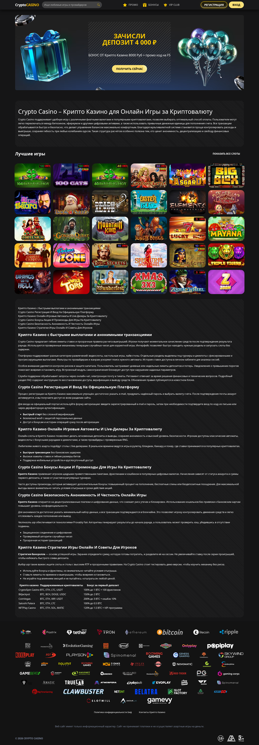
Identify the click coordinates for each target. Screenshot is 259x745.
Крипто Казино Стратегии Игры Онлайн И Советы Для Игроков (55, 327)
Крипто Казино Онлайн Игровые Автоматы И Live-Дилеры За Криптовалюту (62, 316)
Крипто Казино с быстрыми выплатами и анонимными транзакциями (59, 308)
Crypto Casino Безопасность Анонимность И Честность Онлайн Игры (59, 323)
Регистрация (214, 5)
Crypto (27, 4)
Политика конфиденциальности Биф (113, 712)
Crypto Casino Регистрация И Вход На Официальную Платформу (56, 312)
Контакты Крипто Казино (152, 712)
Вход (236, 5)
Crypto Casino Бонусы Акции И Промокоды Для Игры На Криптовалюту (59, 320)
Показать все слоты (226, 153)
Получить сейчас (129, 69)
